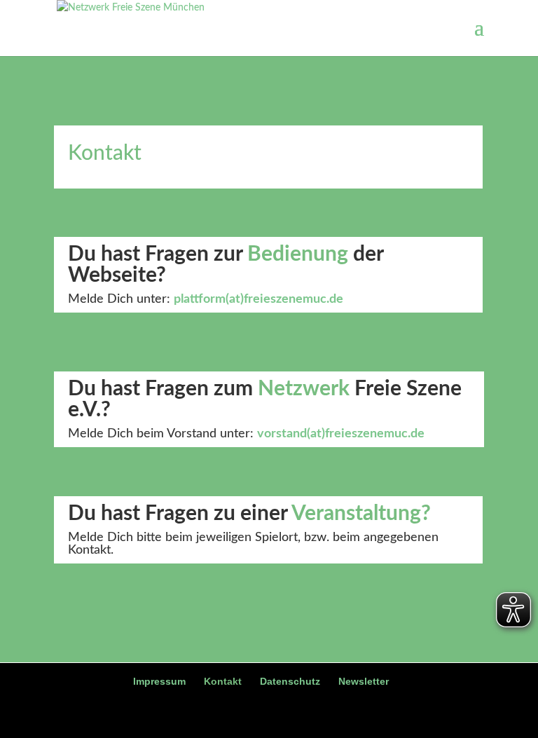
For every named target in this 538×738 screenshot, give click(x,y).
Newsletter (363, 681)
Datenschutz (290, 681)
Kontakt (223, 681)
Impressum (159, 681)
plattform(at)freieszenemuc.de (258, 299)
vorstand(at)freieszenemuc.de (341, 434)
